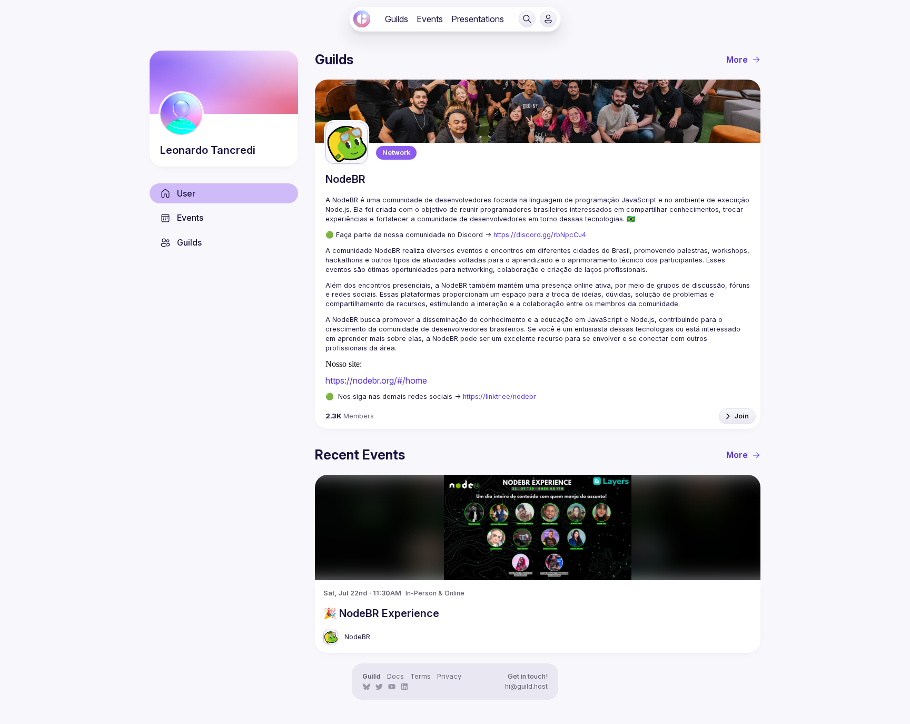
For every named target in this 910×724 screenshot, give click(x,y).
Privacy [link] (449, 676)
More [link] (737, 59)
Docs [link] (395, 676)
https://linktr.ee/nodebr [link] (499, 396)
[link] (361, 19)
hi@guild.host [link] (526, 686)
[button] (527, 19)
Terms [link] (420, 676)
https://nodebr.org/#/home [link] (376, 380)
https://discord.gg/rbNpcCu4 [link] (539, 235)
